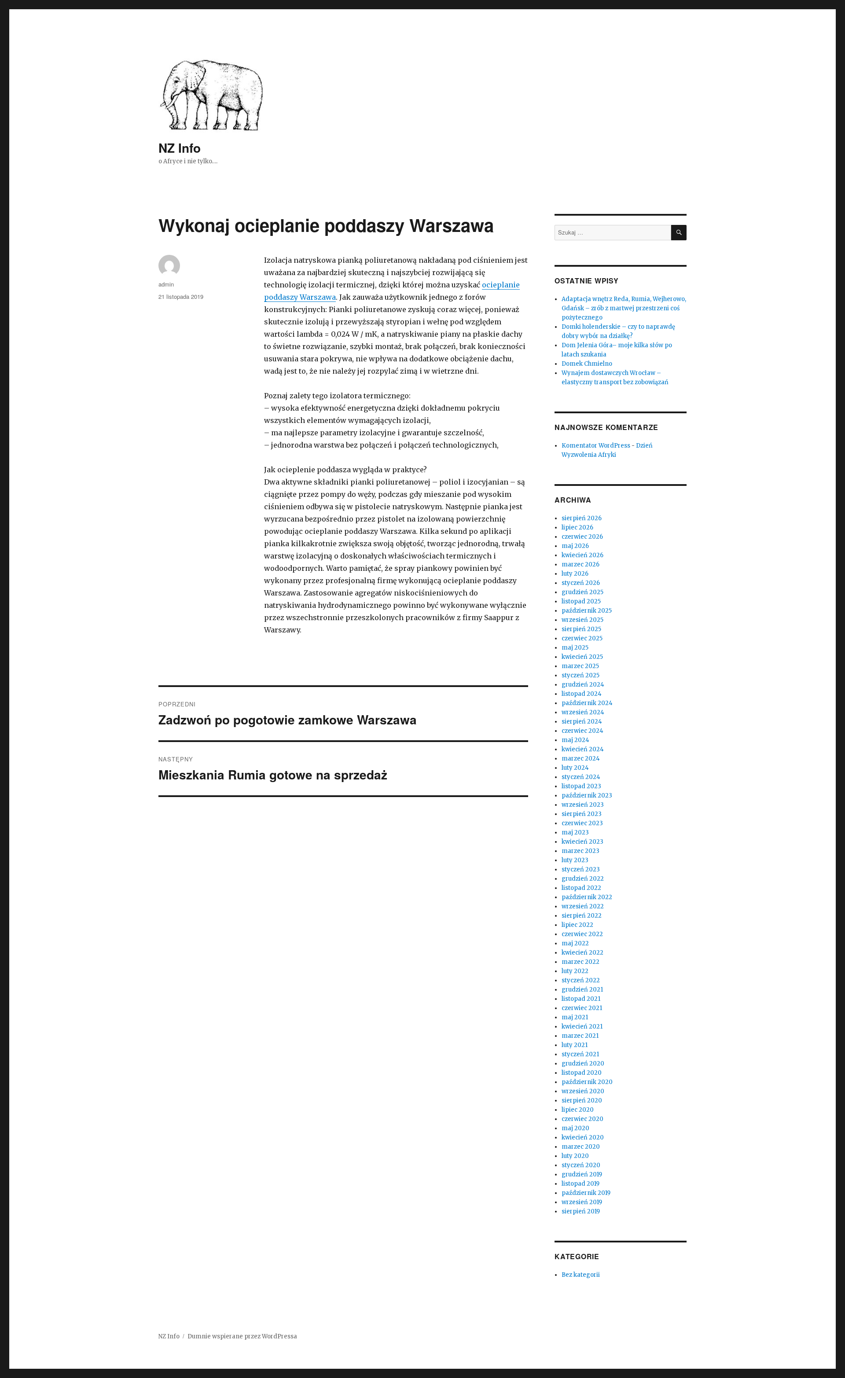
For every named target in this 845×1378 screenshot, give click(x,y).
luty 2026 (575, 573)
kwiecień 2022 (582, 952)
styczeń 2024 (581, 777)
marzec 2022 (580, 962)
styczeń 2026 (581, 583)
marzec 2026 (580, 564)
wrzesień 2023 (583, 804)
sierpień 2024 (582, 721)
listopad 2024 (582, 694)
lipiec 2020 (578, 1109)
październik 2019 (586, 1193)
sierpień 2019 (581, 1211)
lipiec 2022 (577, 925)
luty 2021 (575, 1045)
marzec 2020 (581, 1146)
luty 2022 (575, 971)
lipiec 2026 (577, 527)
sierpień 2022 (582, 915)
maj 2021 (575, 1017)
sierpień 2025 (581, 629)
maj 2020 (575, 1128)
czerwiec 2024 (582, 731)
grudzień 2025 (582, 592)
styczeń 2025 (580, 675)
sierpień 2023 (582, 814)
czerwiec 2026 (582, 536)
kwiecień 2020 (583, 1137)
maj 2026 (575, 546)
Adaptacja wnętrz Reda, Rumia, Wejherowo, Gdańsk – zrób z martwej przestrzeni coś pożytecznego (624, 308)
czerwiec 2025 (582, 638)
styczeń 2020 (581, 1165)
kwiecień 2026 (582, 555)
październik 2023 (587, 795)
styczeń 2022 (581, 980)
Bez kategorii (581, 1275)
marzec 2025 (580, 666)
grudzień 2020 (583, 1063)
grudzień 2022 (583, 878)
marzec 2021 (580, 1036)
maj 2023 (575, 832)
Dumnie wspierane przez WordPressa (242, 1336)
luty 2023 (575, 860)
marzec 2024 (581, 758)
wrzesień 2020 (583, 1091)
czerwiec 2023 (582, 823)
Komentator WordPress (596, 445)
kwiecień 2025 (582, 657)
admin (166, 284)
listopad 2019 (580, 1183)
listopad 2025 (581, 601)
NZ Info (179, 148)
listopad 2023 (581, 786)
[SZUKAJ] (679, 232)
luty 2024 (575, 768)
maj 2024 (575, 740)
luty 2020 (575, 1156)
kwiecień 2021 (582, 1026)
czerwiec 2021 (582, 1008)
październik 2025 (587, 610)
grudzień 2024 (583, 684)
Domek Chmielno (587, 363)
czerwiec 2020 (582, 1119)
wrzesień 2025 (582, 620)
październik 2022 (587, 897)
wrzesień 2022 (583, 906)
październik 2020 (587, 1082)
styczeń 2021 (580, 1054)
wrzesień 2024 (583, 712)
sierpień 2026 (582, 518)
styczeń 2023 (581, 869)
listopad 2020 (582, 1073)
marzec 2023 (580, 851)
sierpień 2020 (582, 1100)
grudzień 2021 (582, 989)
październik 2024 (587, 703)
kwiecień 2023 (582, 841)
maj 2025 (575, 647)
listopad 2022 (581, 888)
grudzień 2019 (582, 1174)
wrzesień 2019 (582, 1202)
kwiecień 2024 (583, 749)
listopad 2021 (581, 999)
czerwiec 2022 (582, 934)
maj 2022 (575, 943)
